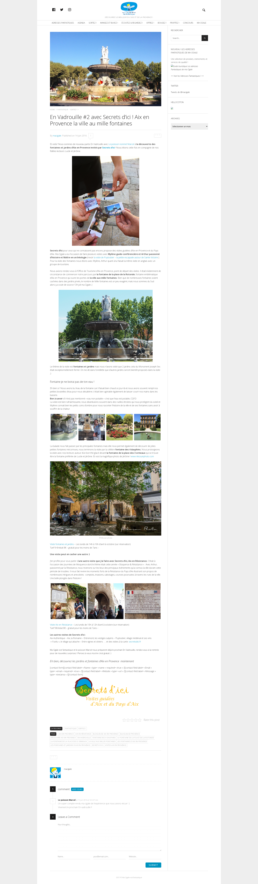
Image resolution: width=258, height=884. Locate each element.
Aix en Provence (66, 734)
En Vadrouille (84, 738)
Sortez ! (92, 23)
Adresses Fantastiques (63, 23)
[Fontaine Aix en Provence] (64, 427)
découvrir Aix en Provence (63, 738)
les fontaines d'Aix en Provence (132, 741)
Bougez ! (162, 23)
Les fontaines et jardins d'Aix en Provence (70, 745)
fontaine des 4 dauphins (104, 738)
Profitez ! (174, 23)
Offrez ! (150, 23)
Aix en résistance (83, 734)
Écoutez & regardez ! (132, 23)
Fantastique (71, 728)
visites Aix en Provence (115, 745)
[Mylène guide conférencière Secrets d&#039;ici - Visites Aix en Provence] (91, 427)
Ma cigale (201, 23)
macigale (57, 135)
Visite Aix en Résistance (61, 624)
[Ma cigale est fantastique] (129, 8)
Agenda (81, 23)
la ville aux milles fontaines (102, 741)
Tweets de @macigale (180, 92)
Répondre (103, 800)
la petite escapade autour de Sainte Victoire (137, 257)
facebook (56, 9)
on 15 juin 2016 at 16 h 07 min (87, 800)
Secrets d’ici (108, 147)
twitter (64, 9)
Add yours (77, 789)
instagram (72, 9)
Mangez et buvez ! (109, 23)
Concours (188, 23)
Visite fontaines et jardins (62, 544)
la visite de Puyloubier (103, 257)
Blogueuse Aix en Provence (106, 734)
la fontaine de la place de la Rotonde (135, 738)
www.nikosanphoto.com (142, 456)
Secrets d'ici (97, 745)
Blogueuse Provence (130, 734)
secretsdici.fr (135, 641)
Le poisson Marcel (67, 800)
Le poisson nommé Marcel (121, 144)
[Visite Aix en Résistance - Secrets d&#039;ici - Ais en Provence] (68, 601)
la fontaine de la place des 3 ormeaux (69, 741)
